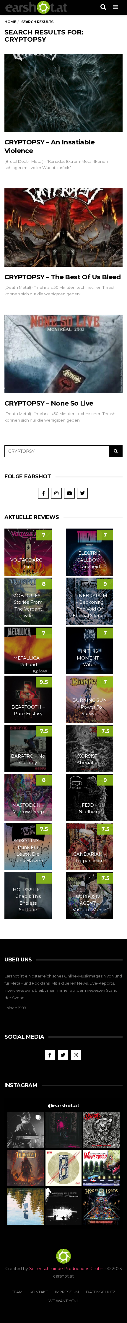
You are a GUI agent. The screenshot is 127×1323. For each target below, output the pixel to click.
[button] (25, 1130)
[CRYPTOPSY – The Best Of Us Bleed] (63, 227)
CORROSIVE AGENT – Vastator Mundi (89, 902)
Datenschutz (100, 1291)
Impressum (67, 1291)
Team (17, 1291)
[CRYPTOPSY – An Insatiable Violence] (63, 93)
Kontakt (39, 1291)
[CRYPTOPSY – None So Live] (63, 354)
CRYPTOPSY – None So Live (48, 403)
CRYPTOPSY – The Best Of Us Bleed (62, 277)
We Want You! (63, 1300)
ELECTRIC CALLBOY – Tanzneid (89, 559)
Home (10, 22)
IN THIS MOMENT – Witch (89, 657)
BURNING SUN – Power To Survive (89, 706)
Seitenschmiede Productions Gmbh (66, 1268)
